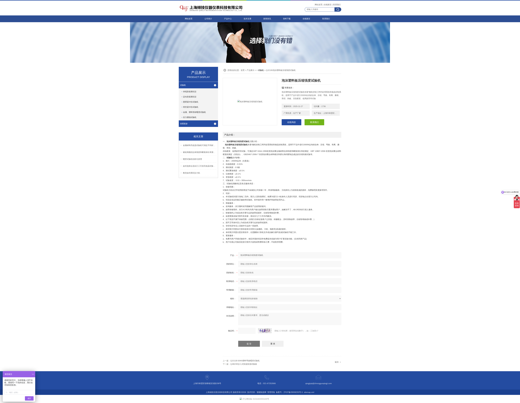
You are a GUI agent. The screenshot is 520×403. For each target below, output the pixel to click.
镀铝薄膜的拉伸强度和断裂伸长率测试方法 (200, 152)
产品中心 (228, 19)
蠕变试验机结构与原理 (192, 159)
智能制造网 (261, 392)
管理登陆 (271, 392)
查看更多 (184, 124)
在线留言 (328, 5)
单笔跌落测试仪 (189, 92)
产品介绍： (229, 135)
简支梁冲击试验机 (190, 107)
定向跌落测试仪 (189, 97)
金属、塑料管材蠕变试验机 (194, 112)
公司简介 (208, 19)
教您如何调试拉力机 (191, 173)
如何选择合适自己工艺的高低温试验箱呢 (200, 166)
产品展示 (250, 70)
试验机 (183, 85)
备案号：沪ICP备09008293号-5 (289, 392)
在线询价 (291, 122)
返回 (337, 362)
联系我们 (337, 5)
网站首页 (318, 5)
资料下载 (287, 19)
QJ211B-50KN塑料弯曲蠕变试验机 (245, 361)
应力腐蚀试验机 (189, 117)
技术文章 (247, 19)
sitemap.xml (309, 392)
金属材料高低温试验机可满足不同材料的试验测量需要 (200, 145)
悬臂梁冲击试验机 (190, 102)
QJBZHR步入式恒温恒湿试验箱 (243, 364)
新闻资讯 (267, 19)
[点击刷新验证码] (265, 330)
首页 (243, 70)
